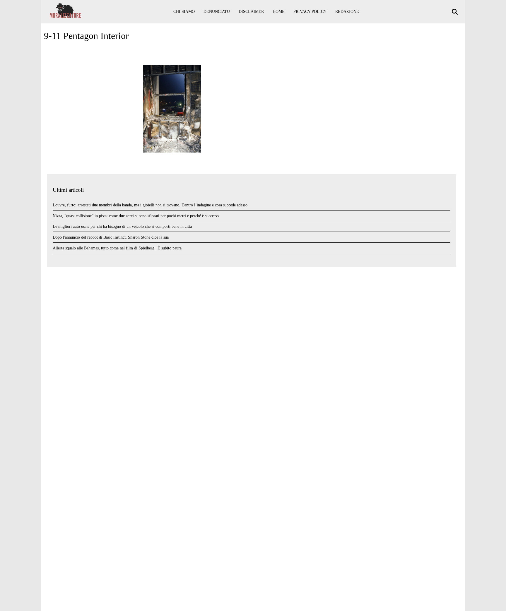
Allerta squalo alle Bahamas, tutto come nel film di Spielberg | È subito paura (117, 248)
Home (279, 11)
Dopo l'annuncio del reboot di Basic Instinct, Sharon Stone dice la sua (111, 237)
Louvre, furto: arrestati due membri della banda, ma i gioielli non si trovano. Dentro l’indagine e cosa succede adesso (150, 205)
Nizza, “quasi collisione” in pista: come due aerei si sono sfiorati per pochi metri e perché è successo (136, 216)
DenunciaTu (217, 11)
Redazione (347, 11)
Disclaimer (251, 11)
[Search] (455, 12)
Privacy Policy (309, 11)
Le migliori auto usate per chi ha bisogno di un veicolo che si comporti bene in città (122, 226)
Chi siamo (184, 11)
